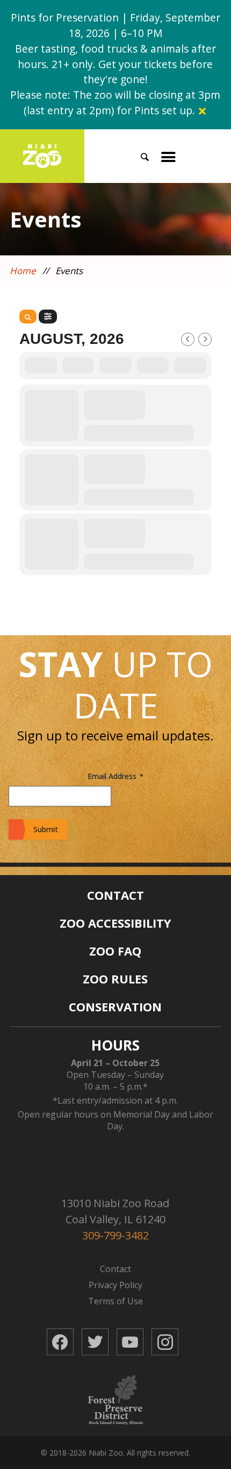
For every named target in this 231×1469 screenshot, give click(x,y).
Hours (115, 1045)
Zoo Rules (115, 979)
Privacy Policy (115, 1285)
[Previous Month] (187, 339)
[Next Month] (205, 339)
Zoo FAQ (115, 951)
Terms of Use (115, 1301)
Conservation (115, 1006)
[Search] (28, 317)
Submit (45, 829)
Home (23, 271)
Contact (115, 895)
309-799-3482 (115, 1235)
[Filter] (48, 317)
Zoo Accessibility (115, 923)
